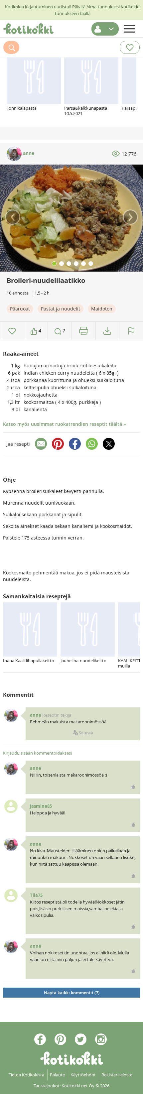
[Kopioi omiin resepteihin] (107, 331)
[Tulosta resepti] (83, 331)
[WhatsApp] (92, 444)
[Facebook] (75, 444)
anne (28, 153)
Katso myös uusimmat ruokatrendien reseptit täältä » (64, 424)
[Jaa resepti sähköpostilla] (41, 444)
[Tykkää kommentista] (133, 786)
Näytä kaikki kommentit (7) (71, 993)
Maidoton (101, 308)
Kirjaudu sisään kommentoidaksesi (37, 753)
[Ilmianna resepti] (131, 331)
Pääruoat (20, 308)
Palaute (57, 1075)
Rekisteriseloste (116, 1075)
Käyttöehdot (83, 1075)
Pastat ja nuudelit (60, 308)
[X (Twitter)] (109, 444)
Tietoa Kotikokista (26, 1075)
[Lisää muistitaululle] (12, 331)
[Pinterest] (58, 444)
